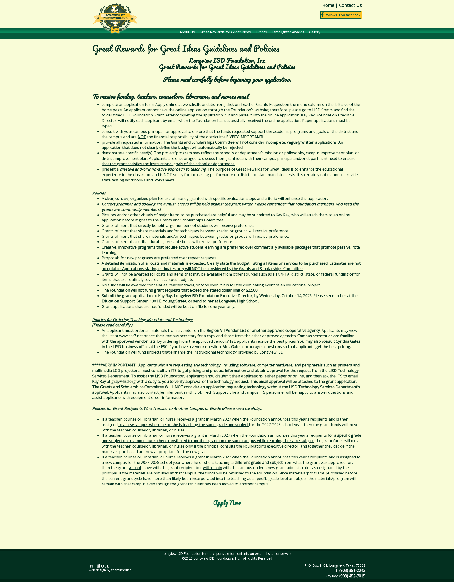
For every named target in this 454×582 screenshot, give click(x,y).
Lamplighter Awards (288, 32)
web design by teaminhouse (110, 570)
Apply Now (227, 502)
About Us (187, 32)
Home (328, 5)
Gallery (314, 32)
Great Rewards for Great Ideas (225, 32)
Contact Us (350, 5)
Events (261, 32)
